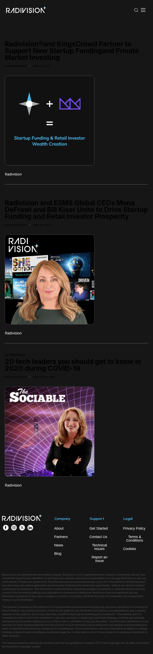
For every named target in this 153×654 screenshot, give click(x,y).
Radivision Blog (15, 66)
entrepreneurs (15, 355)
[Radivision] (24, 10)
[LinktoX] (22, 527)
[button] (136, 10)
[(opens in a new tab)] (76, 422)
